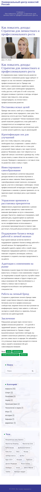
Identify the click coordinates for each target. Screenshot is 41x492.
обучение (24, 355)
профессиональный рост (10, 355)
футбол (22, 456)
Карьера (9, 419)
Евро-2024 (9, 460)
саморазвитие (17, 351)
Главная (20, 12)
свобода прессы (11, 456)
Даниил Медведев (11, 464)
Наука (9, 400)
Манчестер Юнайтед (12, 444)
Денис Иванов (28, 468)
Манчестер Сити (28, 444)
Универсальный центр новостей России (20, 3)
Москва (26, 452)
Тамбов (8, 472)
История (9, 415)
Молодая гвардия (19, 472)
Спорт (9, 392)
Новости (10, 389)
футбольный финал (24, 448)
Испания (19, 460)
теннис (18, 468)
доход (9, 351)
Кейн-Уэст (9, 452)
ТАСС (18, 452)
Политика (10, 396)
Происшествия (12, 404)
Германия (29, 460)
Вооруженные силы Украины (14, 440)
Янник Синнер (25, 464)
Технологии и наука (14, 408)
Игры (8, 412)
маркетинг (10, 423)
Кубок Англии (10, 448)
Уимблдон (9, 468)
